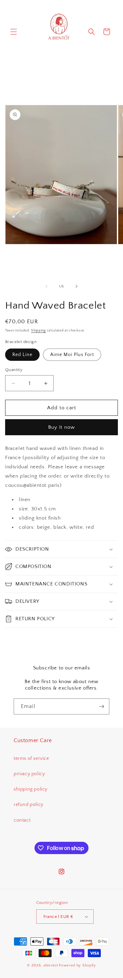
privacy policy (29, 774)
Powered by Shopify (77, 965)
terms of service (31, 758)
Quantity (14, 369)
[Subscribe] (101, 706)
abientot (50, 965)
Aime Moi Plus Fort (72, 354)
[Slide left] (46, 286)
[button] (13, 31)
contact (22, 820)
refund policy (28, 804)
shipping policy (30, 789)
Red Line (22, 354)
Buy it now (61, 427)
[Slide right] (76, 286)
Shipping (38, 330)
